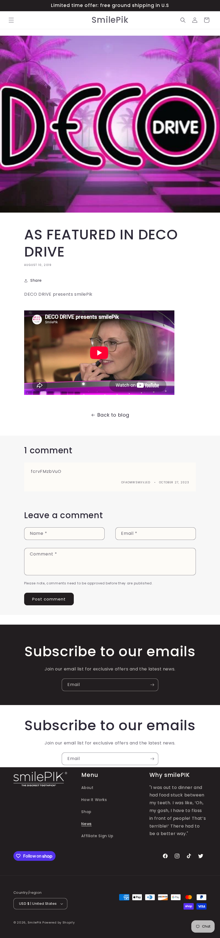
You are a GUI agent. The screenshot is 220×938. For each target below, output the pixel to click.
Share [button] (36, 280)
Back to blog (113, 414)
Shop (86, 811)
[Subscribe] (152, 685)
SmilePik (35, 922)
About (87, 787)
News (86, 823)
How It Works (94, 799)
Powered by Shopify (58, 922)
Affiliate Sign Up (97, 836)
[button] (11, 20)
